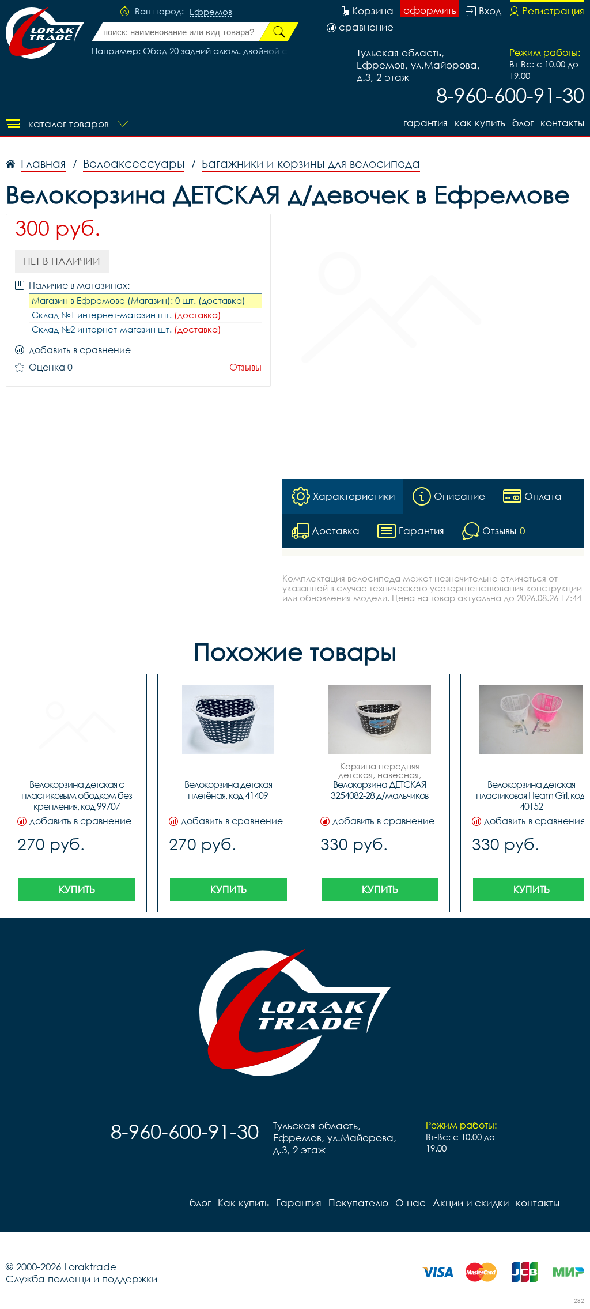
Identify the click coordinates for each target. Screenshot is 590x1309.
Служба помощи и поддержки (81, 1279)
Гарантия (425, 122)
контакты (562, 122)
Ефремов (211, 12)
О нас (410, 1203)
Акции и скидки (471, 1203)
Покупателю (358, 1203)
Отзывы (245, 367)
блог (523, 122)
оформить (429, 10)
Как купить (480, 122)
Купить (77, 889)
